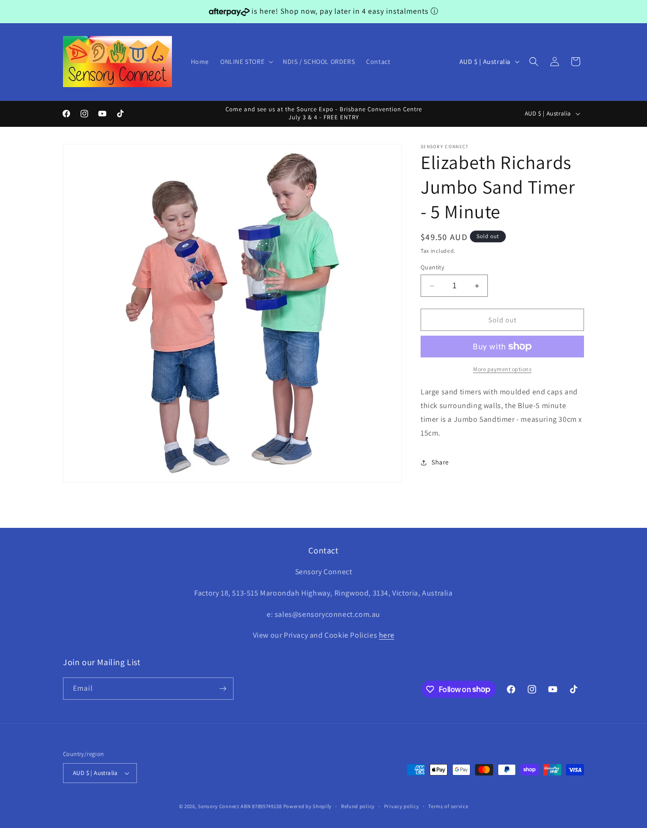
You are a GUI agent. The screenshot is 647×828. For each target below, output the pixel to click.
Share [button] (440, 462)
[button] (246, 61)
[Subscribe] (222, 688)
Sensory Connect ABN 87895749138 (240, 806)
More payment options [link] (502, 369)
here (386, 635)
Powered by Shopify (307, 806)
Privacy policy (401, 806)
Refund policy (358, 806)
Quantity (432, 267)
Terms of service (448, 806)
